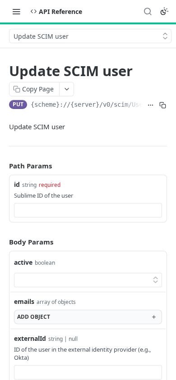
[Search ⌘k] (147, 11)
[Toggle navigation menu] (16, 11)
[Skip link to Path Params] (2, 166)
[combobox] (88, 210)
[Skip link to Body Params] (2, 241)
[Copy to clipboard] (162, 105)
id (17, 184)
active (23, 262)
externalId (30, 338)
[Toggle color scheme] (164, 11)
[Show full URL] (150, 105)
